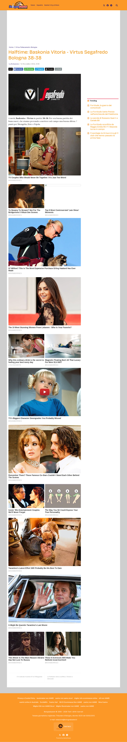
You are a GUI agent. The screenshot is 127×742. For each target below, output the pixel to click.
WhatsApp (29, 69)
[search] (117, 5)
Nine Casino (103, 702)
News (33, 5)
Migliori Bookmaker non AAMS (67, 706)
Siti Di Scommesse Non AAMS (70, 702)
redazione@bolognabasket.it (66, 720)
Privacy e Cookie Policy (26, 698)
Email (59, 69)
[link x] (104, 5)
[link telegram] (111, 5)
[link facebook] (107, 5)
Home (11, 47)
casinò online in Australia (28, 702)
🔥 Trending (92, 101)
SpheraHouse (67, 738)
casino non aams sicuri (64, 698)
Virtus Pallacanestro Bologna (26, 47)
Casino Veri (53, 702)
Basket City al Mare (51, 5)
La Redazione (14, 64)
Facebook (19, 69)
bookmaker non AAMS (45, 698)
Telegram (40, 69)
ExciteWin (44, 702)
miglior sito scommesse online (85, 698)
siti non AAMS (104, 698)
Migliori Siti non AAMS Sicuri (43, 706)
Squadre (40, 5)
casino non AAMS (90, 702)
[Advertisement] (63, 31)
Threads (50, 69)
